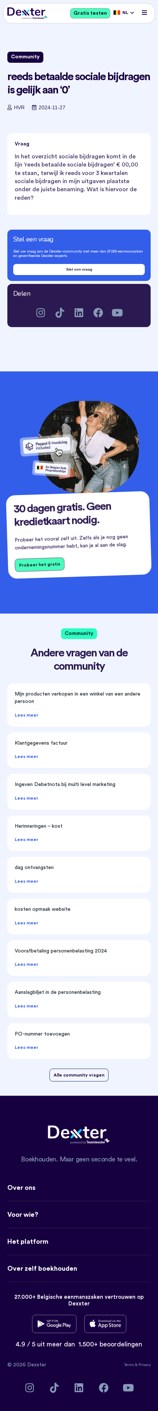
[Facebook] (98, 312)
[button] (144, 12)
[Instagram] (41, 312)
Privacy (145, 1365)
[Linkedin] (79, 312)
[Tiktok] (60, 312)
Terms (129, 1365)
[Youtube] (117, 312)
